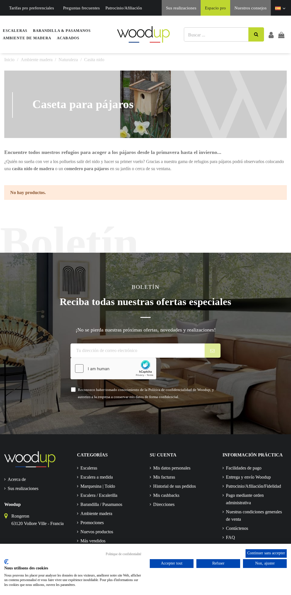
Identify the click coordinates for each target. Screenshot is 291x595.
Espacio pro (215, 8)
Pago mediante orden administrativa (245, 499)
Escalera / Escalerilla (98, 495)
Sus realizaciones (181, 8)
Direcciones (163, 504)
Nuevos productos (96, 531)
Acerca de (17, 479)
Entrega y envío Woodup (248, 477)
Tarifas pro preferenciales (31, 8)
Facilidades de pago (243, 468)
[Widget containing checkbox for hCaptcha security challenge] (113, 368)
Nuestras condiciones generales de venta (254, 515)
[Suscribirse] (213, 350)
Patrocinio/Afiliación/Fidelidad (253, 486)
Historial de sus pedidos (174, 486)
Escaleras (88, 468)
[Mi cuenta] (271, 34)
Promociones (92, 522)
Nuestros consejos (250, 8)
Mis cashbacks (166, 495)
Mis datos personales (171, 468)
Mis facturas (164, 477)
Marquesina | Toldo (97, 486)
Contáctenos (237, 528)
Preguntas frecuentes (81, 8)
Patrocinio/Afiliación (123, 8)
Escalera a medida (96, 477)
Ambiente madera (96, 513)
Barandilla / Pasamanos (101, 504)
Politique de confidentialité (123, 554)
